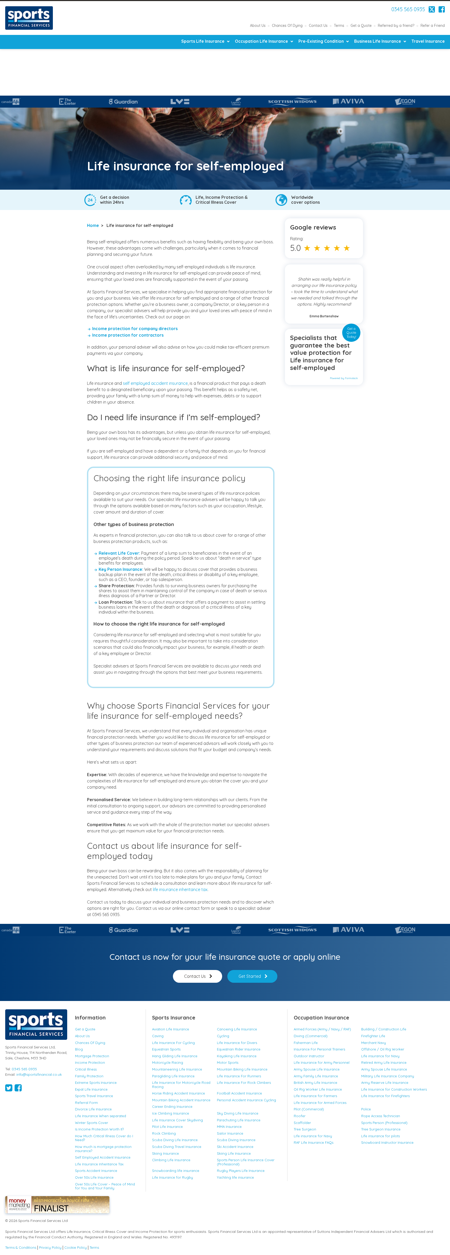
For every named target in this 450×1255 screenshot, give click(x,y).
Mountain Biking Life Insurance (242, 1069)
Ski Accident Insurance (235, 1147)
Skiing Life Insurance (234, 1153)
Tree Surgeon (305, 1129)
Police (366, 1109)
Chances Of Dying (287, 25)
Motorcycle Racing (167, 1062)
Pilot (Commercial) (309, 1109)
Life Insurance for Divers (237, 1043)
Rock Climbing (164, 1133)
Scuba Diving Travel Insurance (176, 1147)
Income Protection (90, 1062)
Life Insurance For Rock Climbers (244, 1082)
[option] (70, 102)
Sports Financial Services (29, 18)
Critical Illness (86, 1069)
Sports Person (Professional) (384, 1123)
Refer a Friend (433, 25)
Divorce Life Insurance (93, 1109)
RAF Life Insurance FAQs (313, 1142)
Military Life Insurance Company (387, 1076)
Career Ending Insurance (172, 1106)
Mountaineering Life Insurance (177, 1069)
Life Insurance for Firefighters (385, 1096)
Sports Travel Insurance (94, 1096)
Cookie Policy (75, 1248)
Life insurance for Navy (380, 1056)
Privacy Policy (50, 1248)
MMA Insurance (229, 1126)
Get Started (250, 976)
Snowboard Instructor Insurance (387, 1142)
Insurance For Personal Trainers (319, 1049)
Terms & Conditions (20, 1248)
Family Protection (89, 1076)
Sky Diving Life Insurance (237, 1113)
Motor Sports (227, 1062)
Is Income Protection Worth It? (99, 1129)
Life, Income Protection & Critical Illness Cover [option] (222, 200)
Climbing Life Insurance (171, 1160)
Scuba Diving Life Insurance (175, 1140)
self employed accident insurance (155, 383)
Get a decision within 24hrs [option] (114, 200)
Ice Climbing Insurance (170, 1113)
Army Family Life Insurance (316, 1076)
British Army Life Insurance (315, 1082)
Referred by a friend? (396, 25)
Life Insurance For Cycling (173, 1043)
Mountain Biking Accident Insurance (181, 1100)
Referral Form (86, 1103)
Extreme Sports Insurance (96, 1082)
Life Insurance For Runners (239, 1076)
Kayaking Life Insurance (237, 1056)
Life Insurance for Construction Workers (394, 1089)
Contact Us (318, 25)
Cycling (223, 1036)
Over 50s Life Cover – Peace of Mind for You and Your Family (105, 1186)
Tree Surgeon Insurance (381, 1129)
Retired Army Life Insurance (384, 1062)
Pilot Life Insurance (167, 1126)
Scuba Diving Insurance (236, 1140)
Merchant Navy (373, 1043)
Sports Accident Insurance (96, 1171)
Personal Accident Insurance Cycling (246, 1100)
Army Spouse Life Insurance (317, 1069)
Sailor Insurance (230, 1133)
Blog (79, 1049)
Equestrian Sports (166, 1049)
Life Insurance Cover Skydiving (177, 1120)
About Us (258, 25)
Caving (158, 1036)
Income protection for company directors (135, 328)
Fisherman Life (306, 1043)
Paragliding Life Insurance (173, 1076)
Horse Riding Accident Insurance (178, 1093)
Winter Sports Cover (91, 1123)
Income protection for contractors (128, 335)
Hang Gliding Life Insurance (174, 1056)
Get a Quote (361, 25)
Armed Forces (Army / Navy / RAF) (322, 1029)
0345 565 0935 (408, 9)
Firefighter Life (373, 1036)
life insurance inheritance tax (180, 889)
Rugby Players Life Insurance (241, 1171)
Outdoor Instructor (309, 1056)
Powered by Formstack (344, 378)
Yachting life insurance (235, 1177)
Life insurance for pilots (380, 1136)
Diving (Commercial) (311, 1036)
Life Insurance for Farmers (315, 1096)
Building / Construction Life (383, 1029)
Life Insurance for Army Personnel (321, 1062)
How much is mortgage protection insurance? (103, 1149)
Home (93, 225)
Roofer (299, 1116)
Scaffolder (302, 1123)
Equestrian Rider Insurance (238, 1049)
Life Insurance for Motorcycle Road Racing (181, 1084)
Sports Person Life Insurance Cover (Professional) (245, 1162)
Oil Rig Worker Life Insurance (318, 1089)
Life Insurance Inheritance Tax (99, 1164)
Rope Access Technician (380, 1116)
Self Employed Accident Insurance (102, 1157)
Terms (339, 25)
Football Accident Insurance (239, 1093)
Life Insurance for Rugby (172, 1177)
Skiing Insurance (165, 1153)
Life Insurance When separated (100, 1116)
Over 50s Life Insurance (94, 1177)
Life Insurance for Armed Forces (320, 1103)
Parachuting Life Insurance (238, 1120)
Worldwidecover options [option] (305, 200)
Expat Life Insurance (91, 1089)
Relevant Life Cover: (119, 553)
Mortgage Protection (92, 1056)
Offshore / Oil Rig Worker (382, 1049)
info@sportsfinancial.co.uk (39, 1074)
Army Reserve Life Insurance (384, 1082)
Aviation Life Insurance (170, 1029)
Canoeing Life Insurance (237, 1029)
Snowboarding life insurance (175, 1171)
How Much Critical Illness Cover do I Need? (104, 1138)
